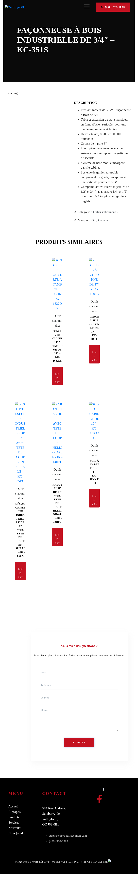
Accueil (13, 806)
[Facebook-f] (99, 799)
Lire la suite (57, 377)
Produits (13, 817)
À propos (14, 812)
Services (13, 822)
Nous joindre (16, 833)
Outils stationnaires (105, 212)
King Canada (99, 220)
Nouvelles (14, 828)
